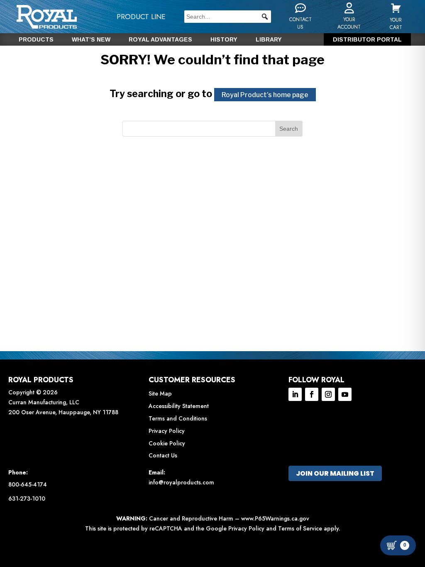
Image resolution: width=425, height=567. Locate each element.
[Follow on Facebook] (311, 394)
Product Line (141, 17)
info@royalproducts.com (181, 482)
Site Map (160, 393)
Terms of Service (300, 528)
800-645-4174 (27, 484)
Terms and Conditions (178, 418)
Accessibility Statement (179, 406)
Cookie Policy (167, 443)
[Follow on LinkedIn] (295, 394)
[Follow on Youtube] (345, 394)
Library (269, 40)
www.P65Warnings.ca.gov (275, 518)
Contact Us (163, 455)
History (223, 40)
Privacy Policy (167, 431)
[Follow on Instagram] (328, 394)
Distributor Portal (367, 40)
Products (36, 40)
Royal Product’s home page (265, 95)
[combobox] (227, 16)
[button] (265, 16)
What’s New (91, 40)
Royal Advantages (160, 40)
